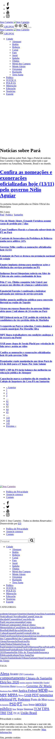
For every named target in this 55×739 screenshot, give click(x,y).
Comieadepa (28, 674)
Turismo (33, 658)
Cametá (29, 616)
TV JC (16, 713)
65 (7, 412)
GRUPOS (8, 26)
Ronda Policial (23, 649)
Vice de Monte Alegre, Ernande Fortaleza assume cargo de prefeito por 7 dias (25, 222)
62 (7, 404)
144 (8, 420)
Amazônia (39, 613)
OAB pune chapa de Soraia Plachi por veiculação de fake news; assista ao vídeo (27, 345)
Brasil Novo (13, 616)
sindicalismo (13, 655)
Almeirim (21, 613)
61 (7, 401)
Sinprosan (28, 709)
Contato (10, 497)
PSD (12, 704)
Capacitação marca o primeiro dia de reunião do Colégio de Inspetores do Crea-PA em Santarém (25, 380)
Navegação (12, 641)
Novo (21, 695)
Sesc (14, 709)
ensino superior (26, 683)
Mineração (11, 85)
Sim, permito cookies (10, 737)
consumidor (19, 622)
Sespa (20, 709)
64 (7, 409)
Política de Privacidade (17, 491)
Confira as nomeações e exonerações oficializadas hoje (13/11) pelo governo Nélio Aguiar (27, 183)
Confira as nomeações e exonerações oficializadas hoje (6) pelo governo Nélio (25, 353)
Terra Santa (17, 74)
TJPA (45, 709)
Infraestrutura (22, 636)
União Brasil (29, 713)
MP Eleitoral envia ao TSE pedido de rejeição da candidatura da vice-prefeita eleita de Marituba (25, 318)
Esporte (9, 94)
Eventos (26, 633)
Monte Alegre (19, 66)
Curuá (15, 50)
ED (19, 523)
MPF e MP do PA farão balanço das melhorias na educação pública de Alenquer (25, 371)
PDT (35, 695)
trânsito (17, 658)
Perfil (28, 647)
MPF (3, 695)
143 (8, 418)
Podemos (24, 699)
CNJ (21, 674)
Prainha (12, 649)
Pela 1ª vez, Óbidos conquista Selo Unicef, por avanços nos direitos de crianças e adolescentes (24, 283)
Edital (10, 630)
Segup (32, 704)
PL (15, 699)
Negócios (10, 91)
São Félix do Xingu (23, 652)
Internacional (35, 636)
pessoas (35, 647)
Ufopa (40, 658)
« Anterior (11, 387)
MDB (43, 690)
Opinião (8, 647)
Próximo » (11, 426)
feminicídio (38, 682)
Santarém (18, 214)
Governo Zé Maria (39, 686)
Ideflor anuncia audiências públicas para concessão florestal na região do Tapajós (26, 301)
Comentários (15, 619)
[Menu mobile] (30, 27)
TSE (10, 712)
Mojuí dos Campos (21, 63)
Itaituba (15, 58)
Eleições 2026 (9, 682)
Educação (11, 88)
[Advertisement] (27, 457)
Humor (12, 636)
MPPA (13, 695)
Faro (14, 52)
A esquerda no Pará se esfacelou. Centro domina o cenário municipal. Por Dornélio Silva (26, 327)
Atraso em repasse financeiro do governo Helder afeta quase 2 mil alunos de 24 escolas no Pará (25, 310)
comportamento (12, 678)
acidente (4, 613)
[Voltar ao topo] (1, 716)
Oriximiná (17, 69)
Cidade (9, 39)
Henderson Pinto (6, 691)
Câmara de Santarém (39, 678)
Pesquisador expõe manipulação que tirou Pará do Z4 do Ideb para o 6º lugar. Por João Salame (26, 362)
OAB (27, 695)
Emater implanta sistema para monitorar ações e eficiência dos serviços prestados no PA (25, 266)
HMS (15, 690)
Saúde (36, 652)
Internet (45, 636)
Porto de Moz (39, 699)
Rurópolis (17, 72)
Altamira (30, 613)
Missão (50, 691)
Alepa (4, 673)
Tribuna (25, 658)
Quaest (25, 705)
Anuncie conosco (14, 494)
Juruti (15, 55)
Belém (15, 44)
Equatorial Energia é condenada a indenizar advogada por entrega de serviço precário (23, 292)
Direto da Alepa (27, 627)
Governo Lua (21, 686)
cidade (6, 619)
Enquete (11, 633)
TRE (3, 713)
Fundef (46, 683)
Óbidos (15, 61)
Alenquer (16, 41)
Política (9, 77)
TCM (37, 709)
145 (8, 423)
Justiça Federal (28, 690)
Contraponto (14, 624)
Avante (14, 673)
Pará (2, 214)
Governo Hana (8, 686)
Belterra (16, 47)
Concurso (9, 622)
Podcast (48, 647)
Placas (42, 647)
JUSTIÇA (11, 80)
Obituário (16, 644)
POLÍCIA (11, 83)
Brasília (22, 616)
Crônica (24, 624)
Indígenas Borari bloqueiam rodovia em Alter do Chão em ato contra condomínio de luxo (25, 274)
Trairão (10, 658)
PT (19, 703)
